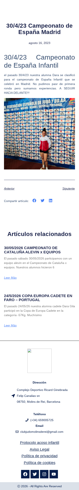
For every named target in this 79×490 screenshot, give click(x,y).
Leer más (10, 277)
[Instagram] (44, 474)
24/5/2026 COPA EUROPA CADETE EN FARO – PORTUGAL (38, 298)
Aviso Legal (39, 449)
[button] (34, 200)
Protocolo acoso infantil (39, 443)
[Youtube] (54, 474)
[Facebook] (25, 474)
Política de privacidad (39, 456)
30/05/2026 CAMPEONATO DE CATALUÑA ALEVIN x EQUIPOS (32, 250)
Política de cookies (39, 463)
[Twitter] (35, 474)
